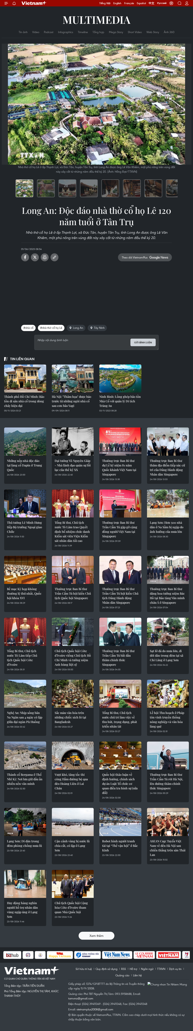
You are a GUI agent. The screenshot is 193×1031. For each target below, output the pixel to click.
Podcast (48, 32)
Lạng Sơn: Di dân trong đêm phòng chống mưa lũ (24, 843)
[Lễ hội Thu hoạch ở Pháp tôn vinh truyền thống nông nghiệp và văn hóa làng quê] (168, 694)
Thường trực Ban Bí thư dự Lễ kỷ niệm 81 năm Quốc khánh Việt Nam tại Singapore (119, 467)
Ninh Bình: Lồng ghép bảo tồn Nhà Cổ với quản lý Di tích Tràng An (120, 401)
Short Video (135, 32)
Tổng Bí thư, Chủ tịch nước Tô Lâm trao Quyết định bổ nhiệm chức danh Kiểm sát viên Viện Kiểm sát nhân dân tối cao (72, 532)
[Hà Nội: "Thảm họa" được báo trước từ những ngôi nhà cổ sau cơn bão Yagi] (73, 379)
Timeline (83, 32)
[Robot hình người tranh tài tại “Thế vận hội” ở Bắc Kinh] (120, 822)
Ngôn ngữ (147, 969)
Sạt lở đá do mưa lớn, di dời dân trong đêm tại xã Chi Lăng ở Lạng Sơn (166, 655)
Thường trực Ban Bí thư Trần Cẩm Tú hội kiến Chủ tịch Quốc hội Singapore (73, 593)
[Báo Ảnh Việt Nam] (149, 955)
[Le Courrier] (125, 955)
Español (141, 3)
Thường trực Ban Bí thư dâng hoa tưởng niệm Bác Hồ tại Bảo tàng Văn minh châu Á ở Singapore (167, 595)
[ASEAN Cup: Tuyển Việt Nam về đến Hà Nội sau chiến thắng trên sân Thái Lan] (168, 822)
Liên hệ (137, 975)
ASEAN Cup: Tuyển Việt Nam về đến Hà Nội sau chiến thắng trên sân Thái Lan (167, 848)
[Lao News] (9, 955)
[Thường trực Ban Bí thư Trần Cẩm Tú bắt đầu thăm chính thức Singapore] (120, 632)
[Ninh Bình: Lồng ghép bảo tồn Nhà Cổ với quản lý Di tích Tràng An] (120, 379)
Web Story (152, 32)
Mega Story (116, 32)
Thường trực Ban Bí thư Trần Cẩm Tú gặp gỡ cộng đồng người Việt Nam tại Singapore (119, 529)
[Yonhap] (68, 955)
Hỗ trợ (133, 969)
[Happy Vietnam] (41, 955)
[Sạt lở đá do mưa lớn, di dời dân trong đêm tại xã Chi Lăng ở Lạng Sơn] (168, 632)
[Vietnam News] (98, 955)
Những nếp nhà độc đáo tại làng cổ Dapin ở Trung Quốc (24, 465)
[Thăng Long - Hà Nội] (171, 3)
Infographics (65, 32)
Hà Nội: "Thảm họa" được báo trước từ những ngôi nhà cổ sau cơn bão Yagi (71, 401)
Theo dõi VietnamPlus (135, 257)
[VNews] (167, 955)
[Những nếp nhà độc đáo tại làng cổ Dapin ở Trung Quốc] (25, 441)
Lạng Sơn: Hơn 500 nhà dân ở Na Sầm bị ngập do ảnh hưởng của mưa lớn (166, 527)
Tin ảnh (23, 32)
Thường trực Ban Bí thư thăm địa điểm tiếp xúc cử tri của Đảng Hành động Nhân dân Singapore (167, 467)
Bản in (45, 257)
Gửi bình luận (143, 342)
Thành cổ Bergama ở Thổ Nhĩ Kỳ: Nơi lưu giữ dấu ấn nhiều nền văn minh (24, 779)
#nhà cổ (28, 328)
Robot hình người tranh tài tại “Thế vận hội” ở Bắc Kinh (120, 845)
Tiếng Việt (104, 3)
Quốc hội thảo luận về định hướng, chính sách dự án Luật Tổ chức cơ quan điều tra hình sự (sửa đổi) (120, 784)
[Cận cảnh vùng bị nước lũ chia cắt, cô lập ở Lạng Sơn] (73, 822)
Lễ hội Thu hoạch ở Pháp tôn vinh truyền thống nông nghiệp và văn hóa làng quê (167, 719)
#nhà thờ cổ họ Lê (51, 328)
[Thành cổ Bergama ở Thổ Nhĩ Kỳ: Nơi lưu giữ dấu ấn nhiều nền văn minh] (25, 756)
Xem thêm (96, 935)
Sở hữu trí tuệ (84, 969)
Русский (161, 3)
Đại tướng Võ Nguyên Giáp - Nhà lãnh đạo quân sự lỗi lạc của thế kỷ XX (73, 465)
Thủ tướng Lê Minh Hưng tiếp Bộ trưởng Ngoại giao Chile (24, 527)
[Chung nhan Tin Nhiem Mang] (168, 984)
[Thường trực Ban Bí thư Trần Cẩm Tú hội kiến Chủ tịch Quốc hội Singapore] (73, 570)
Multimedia (96, 19)
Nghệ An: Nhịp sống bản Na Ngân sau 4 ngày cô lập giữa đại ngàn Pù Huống (24, 717)
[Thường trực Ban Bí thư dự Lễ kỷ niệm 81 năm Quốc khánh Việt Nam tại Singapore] (120, 441)
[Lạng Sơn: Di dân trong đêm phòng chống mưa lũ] (25, 822)
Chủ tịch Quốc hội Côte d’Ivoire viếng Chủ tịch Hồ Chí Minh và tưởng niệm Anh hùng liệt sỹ (73, 657)
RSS (123, 969)
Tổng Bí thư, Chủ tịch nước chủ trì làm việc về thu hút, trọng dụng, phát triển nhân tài (119, 719)
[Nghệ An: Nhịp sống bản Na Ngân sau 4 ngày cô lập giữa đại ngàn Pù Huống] (25, 694)
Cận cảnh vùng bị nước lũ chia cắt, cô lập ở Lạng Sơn (72, 845)
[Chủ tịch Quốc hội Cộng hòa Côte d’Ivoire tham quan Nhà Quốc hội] (73, 884)
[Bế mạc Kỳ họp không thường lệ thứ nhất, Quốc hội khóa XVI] (25, 570)
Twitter (35, 257)
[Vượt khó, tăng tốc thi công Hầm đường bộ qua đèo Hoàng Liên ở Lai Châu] (73, 756)
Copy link (54, 257)
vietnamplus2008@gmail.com (95, 1009)
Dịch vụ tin (175, 969)
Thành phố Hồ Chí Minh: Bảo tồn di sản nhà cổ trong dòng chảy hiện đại (24, 401)
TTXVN (161, 969)
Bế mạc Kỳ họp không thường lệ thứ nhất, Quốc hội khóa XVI (24, 593)
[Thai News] (21, 955)
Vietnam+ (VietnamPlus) (34, 3)
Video (35, 32)
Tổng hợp (98, 32)
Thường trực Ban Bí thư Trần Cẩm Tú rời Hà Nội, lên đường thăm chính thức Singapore (166, 781)
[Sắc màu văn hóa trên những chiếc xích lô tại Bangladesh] (73, 694)
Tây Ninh (99, 328)
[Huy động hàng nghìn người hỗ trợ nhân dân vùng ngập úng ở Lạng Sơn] (25, 884)
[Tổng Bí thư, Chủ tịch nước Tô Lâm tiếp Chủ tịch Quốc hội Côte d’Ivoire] (25, 632)
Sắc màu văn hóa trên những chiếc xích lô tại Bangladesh (70, 717)
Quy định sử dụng (106, 969)
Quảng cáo (122, 975)
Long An (78, 328)
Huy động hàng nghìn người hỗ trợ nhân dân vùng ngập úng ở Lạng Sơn (22, 910)
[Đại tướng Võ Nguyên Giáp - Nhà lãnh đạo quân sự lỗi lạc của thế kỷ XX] (73, 441)
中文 (151, 3)
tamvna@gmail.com (80, 998)
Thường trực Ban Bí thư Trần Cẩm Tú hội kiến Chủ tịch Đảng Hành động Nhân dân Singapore (120, 595)
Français (129, 3)
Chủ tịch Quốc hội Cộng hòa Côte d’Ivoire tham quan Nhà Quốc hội (71, 907)
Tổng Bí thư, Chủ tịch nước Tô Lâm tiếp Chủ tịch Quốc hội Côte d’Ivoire (22, 657)
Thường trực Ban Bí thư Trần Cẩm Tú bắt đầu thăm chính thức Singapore (118, 657)
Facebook (25, 257)
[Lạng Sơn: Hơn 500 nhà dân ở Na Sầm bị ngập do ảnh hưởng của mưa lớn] (168, 503)
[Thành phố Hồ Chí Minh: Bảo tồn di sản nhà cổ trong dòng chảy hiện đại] (25, 379)
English (117, 3)
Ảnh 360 (169, 32)
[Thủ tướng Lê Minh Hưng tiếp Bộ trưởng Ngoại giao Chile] (25, 503)
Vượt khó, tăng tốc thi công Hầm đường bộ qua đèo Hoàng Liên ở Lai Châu (71, 781)
